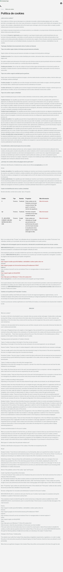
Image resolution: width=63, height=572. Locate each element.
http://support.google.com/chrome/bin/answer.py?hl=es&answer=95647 (20, 265)
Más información (43, 201)
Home (2, 9)
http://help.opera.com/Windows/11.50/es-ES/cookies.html (16, 277)
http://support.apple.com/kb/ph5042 (10, 273)
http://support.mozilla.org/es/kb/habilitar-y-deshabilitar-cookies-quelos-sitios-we (22, 261)
